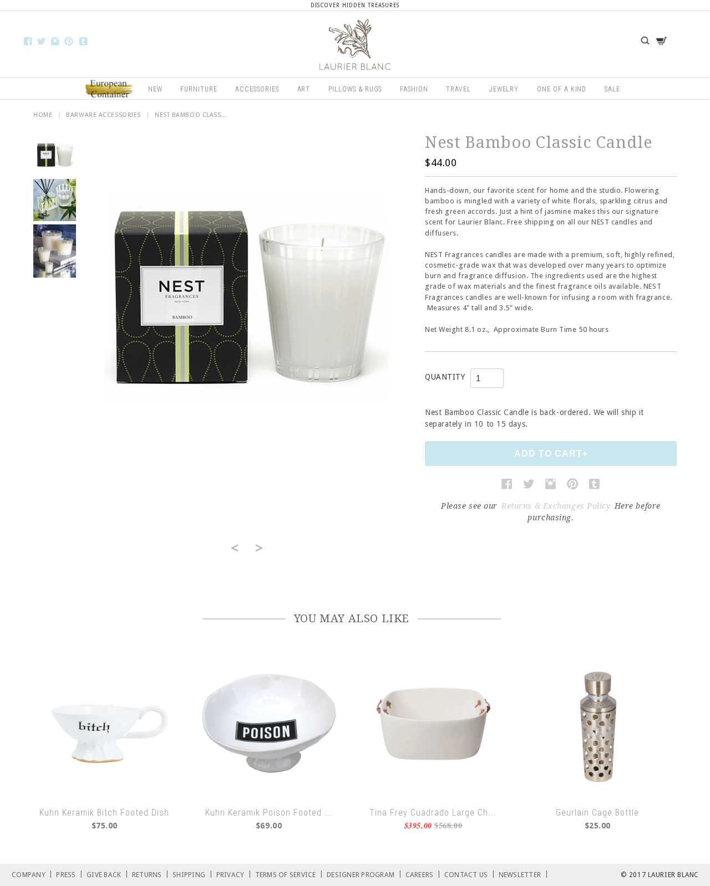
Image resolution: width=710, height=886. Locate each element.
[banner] (355, 44)
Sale (612, 89)
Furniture (198, 89)
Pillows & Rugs (355, 89)
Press (69, 874)
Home (42, 115)
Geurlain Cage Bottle (597, 812)
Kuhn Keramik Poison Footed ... (269, 812)
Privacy (234, 874)
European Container (110, 89)
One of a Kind (561, 89)
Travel (458, 89)
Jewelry (504, 89)
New (155, 89)
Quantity (445, 376)
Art (304, 89)
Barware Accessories (103, 115)
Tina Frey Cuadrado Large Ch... (432, 812)
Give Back (108, 874)
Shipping (193, 874)
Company (32, 874)
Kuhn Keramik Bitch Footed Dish (104, 812)
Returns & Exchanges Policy (556, 505)
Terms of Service (289, 874)
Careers (423, 874)
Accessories (257, 89)
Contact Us (469, 874)
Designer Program (364, 874)
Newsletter (524, 874)
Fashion (414, 89)
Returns (150, 874)
